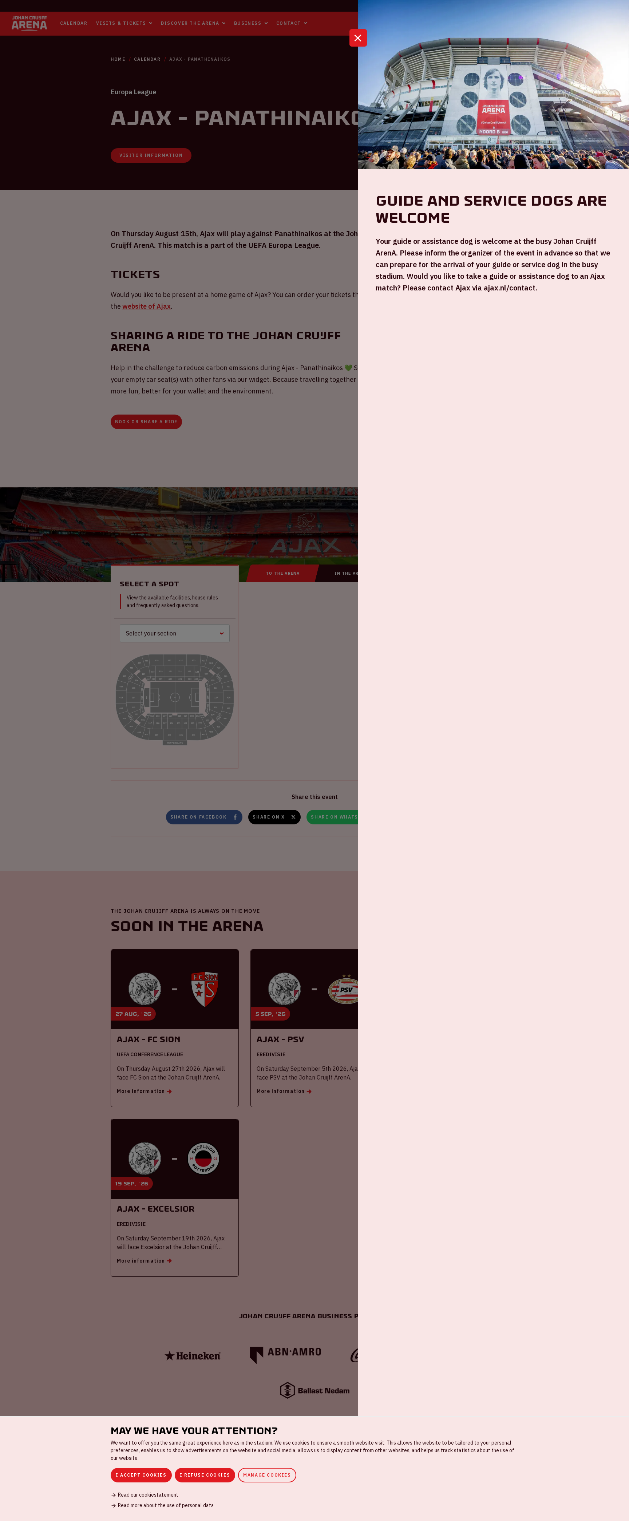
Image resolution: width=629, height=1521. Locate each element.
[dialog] (314, 1468)
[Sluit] (358, 38)
